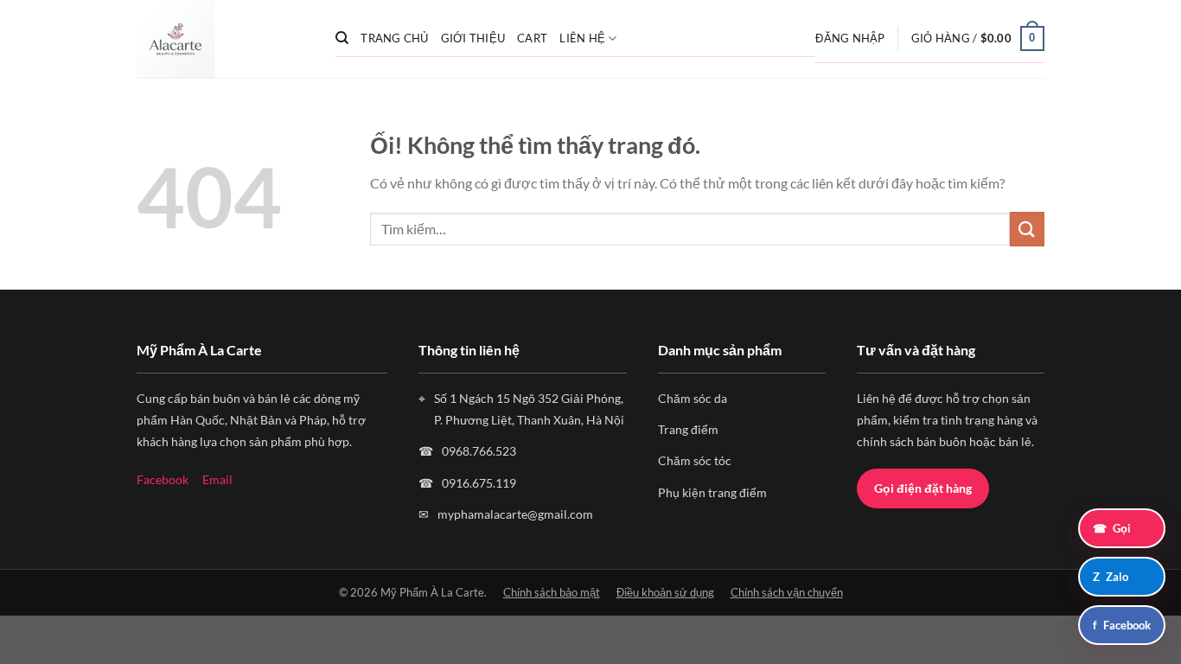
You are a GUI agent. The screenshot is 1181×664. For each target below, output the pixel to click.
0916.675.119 (479, 483)
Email (217, 479)
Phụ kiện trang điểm (712, 492)
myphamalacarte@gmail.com (515, 514)
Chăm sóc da (692, 398)
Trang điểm (688, 429)
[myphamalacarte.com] (223, 39)
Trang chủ (394, 38)
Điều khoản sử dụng (665, 592)
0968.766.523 (479, 451)
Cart (532, 38)
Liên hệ (582, 38)
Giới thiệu (473, 38)
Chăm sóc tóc (694, 460)
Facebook (162, 479)
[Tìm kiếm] (341, 38)
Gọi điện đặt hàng (923, 488)
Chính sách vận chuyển (787, 592)
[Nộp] (1027, 229)
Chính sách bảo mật (551, 592)
